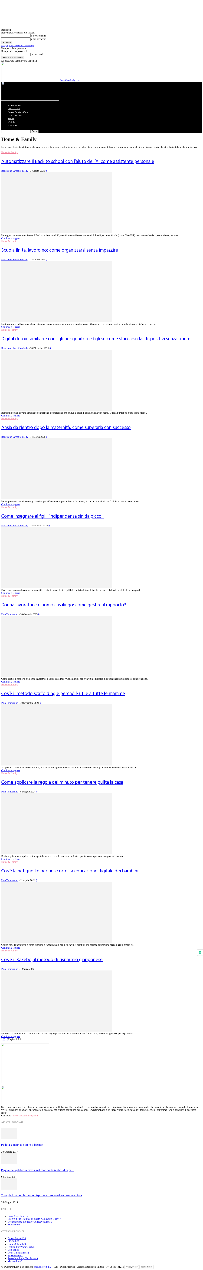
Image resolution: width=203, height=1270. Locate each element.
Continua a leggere (10, 238)
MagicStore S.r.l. (42, 1266)
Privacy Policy (132, 1267)
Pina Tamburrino (9, 614)
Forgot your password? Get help (17, 45)
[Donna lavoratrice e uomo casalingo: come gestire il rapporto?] (56, 676)
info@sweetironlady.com (25, 1115)
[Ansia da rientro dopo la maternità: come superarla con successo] (56, 498)
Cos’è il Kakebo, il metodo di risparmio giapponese (52, 960)
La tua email (37, 54)
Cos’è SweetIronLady (19, 1216)
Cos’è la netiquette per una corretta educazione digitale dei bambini (69, 871)
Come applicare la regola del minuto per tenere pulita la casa (62, 782)
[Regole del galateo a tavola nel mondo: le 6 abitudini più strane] (9, 1163)
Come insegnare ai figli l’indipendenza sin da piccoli (52, 516)
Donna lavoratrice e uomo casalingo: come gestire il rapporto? (63, 605)
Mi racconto (14, 1224)
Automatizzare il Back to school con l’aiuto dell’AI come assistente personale (77, 161)
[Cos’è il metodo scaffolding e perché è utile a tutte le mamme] (56, 764)
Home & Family (14, 105)
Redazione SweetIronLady (14, 170)
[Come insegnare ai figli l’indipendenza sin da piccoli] (56, 587)
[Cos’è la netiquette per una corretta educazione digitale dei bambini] (56, 942)
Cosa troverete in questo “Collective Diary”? (30, 1221)
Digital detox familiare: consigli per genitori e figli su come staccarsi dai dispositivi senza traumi (96, 339)
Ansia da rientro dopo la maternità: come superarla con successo (66, 428)
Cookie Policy (146, 1267)
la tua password (38, 39)
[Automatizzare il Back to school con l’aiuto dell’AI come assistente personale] (56, 232)
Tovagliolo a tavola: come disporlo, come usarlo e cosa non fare (41, 1195)
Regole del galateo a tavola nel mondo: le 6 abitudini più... (37, 1170)
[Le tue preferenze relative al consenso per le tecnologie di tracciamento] (200, 953)
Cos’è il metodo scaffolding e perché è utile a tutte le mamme (63, 694)
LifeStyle (11, 122)
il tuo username (38, 35)
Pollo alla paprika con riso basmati (22, 1145)
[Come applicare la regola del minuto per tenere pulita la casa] (56, 853)
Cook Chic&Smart (15, 115)
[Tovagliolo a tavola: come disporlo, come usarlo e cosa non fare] (9, 1188)
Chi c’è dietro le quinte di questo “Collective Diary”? (34, 1218)
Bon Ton (11, 118)
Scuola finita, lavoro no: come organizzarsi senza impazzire (59, 250)
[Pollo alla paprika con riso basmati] (9, 1138)
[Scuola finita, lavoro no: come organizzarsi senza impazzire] (56, 321)
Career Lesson (14, 108)
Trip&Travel (12, 125)
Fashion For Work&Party (18, 112)
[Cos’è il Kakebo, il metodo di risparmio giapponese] (56, 1030)
